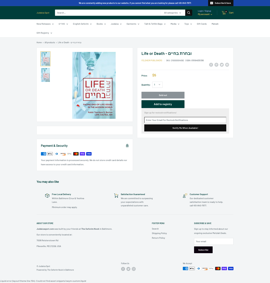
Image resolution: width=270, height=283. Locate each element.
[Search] (188, 13)
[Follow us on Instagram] (134, 269)
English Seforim (81, 23)
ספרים (62, 23)
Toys (186, 23)
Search (155, 228)
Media (173, 23)
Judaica (115, 23)
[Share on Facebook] (211, 64)
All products (50, 42)
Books (100, 23)
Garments (131, 23)
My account (204, 14)
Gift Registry (43, 32)
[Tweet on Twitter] (222, 64)
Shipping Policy (159, 233)
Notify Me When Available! (185, 127)
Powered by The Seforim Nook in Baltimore (55, 270)
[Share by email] (227, 64)
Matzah (215, 23)
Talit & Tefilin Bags (153, 23)
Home (39, 42)
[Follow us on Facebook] (123, 269)
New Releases (44, 23)
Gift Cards (202, 23)
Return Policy (158, 237)
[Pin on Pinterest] (216, 64)
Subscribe (203, 249)
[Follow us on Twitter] (128, 269)
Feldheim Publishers (151, 60)
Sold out (163, 95)
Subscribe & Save (223, 3)
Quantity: (146, 84)
